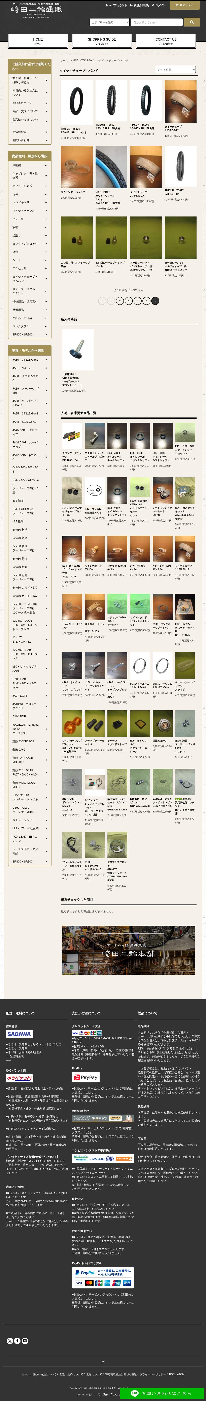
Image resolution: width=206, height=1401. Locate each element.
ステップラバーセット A (94, 742)
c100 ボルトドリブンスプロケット (94, 686)
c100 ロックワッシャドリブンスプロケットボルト (117, 689)
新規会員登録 (141, 5)
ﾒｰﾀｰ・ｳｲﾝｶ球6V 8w (137, 567)
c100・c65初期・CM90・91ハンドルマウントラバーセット (140, 508)
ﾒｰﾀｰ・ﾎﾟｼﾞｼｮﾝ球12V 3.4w (162, 567)
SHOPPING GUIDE (102, 41)
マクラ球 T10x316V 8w (116, 567)
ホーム (64, 60)
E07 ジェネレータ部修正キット (94, 511)
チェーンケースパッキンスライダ (185, 686)
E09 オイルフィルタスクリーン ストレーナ (139, 746)
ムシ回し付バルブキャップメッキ (110, 264)
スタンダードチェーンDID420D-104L (72, 457)
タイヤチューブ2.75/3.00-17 (138, 194)
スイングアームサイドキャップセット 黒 (72, 511)
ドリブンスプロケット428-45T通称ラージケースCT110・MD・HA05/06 (117, 871)
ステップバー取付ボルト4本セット (117, 621)
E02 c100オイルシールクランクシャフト (117, 511)
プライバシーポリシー (153, 1374)
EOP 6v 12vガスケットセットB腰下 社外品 (185, 629)
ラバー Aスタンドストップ (117, 742)
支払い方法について (44, 1374)
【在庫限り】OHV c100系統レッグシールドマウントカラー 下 (72, 380)
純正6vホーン (160, 740)
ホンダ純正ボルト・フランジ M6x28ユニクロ (72, 804)
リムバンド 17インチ (73, 192)
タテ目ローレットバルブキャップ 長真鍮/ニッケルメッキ (176, 266)
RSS (172, 1374)
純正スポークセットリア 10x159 (94, 628)
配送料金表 (17, 1056)
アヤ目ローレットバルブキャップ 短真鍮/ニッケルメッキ (141, 266)
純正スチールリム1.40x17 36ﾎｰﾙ (162, 685)
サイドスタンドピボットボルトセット (139, 621)
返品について (94, 1374)
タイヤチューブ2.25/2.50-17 (173, 128)
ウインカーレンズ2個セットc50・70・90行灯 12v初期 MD (72, 746)
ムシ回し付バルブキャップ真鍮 (75, 264)
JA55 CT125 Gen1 (83, 60)
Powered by (82, 1394)
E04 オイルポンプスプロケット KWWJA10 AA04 (72, 571)
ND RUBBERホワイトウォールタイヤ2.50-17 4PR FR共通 (108, 197)
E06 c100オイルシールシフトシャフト (161, 457)
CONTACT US (166, 41)
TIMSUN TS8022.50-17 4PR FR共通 (108, 126)
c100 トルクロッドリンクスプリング (72, 686)
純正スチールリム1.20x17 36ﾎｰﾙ (139, 685)
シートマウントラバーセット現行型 (162, 511)
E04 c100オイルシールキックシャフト (115, 457)
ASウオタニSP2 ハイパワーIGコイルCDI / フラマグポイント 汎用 (95, 807)
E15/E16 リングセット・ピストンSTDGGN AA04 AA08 (117, 804)
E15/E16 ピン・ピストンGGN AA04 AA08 (140, 802)
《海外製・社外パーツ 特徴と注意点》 (170, 1176)
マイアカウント (118, 5)
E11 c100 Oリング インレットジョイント (185, 450)
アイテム (187, 5)
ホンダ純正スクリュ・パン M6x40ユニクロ (185, 746)
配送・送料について (71, 1374)
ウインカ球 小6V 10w (93, 567)
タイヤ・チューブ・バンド (113, 60)
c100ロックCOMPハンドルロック (93, 866)
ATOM (180, 1374)
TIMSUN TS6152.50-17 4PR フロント (74, 130)
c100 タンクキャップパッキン (161, 626)
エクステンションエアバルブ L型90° (95, 457)
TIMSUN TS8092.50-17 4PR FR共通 (142, 126)
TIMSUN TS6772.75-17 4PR (174, 192)
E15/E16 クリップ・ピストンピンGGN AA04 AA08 (162, 802)
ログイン (160, 5)
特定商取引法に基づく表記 (121, 1374)
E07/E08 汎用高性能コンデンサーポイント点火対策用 (185, 806)
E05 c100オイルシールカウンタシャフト (139, 457)
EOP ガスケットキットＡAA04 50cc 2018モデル (185, 513)
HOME (38, 41)
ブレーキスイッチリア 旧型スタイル (72, 866)
